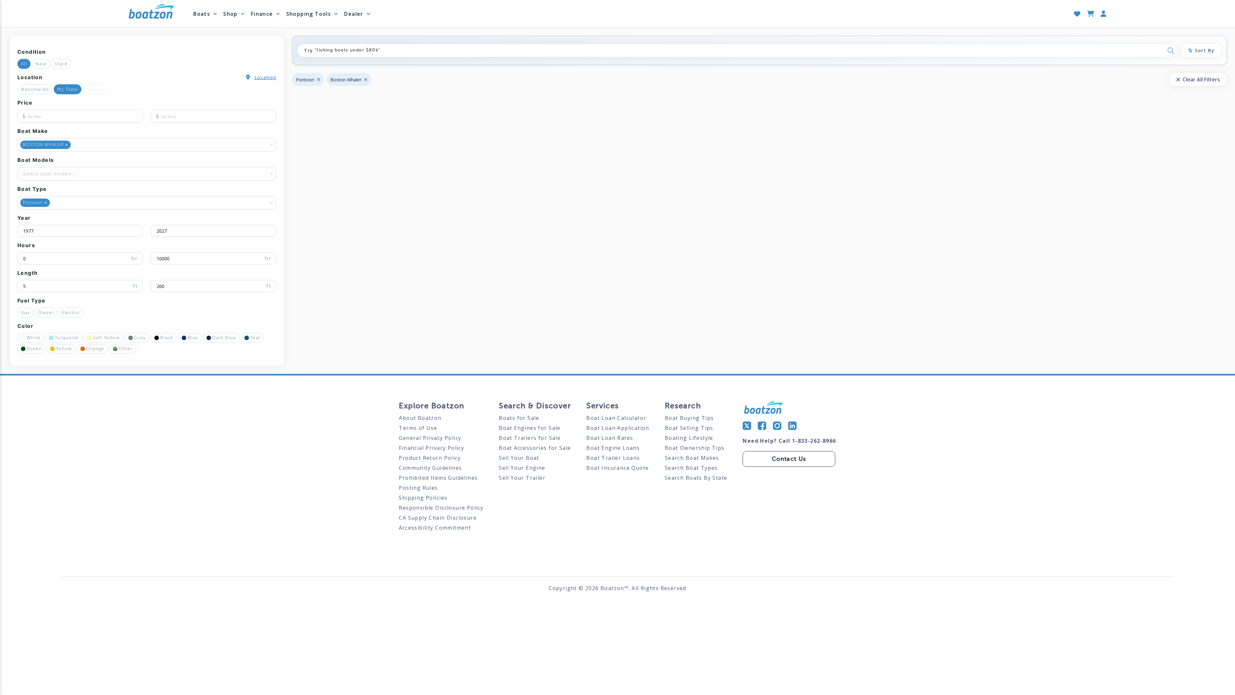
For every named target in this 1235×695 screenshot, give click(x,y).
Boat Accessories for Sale (535, 447)
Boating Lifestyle (689, 437)
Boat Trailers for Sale (530, 437)
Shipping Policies (423, 497)
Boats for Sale (519, 418)
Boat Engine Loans (613, 447)
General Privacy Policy (430, 437)
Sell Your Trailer (522, 477)
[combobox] (72, 144)
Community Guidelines (430, 467)
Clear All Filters (1201, 79)
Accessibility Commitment (435, 527)
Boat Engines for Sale (530, 427)
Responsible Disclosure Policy (441, 507)
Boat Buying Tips (689, 418)
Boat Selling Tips (689, 427)
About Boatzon (420, 418)
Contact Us (789, 458)
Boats (201, 13)
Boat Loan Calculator (616, 418)
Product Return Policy (430, 457)
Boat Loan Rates (609, 437)
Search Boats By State (696, 477)
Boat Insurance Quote (617, 467)
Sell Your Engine (522, 467)
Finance (262, 13)
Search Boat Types (691, 467)
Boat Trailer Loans (613, 457)
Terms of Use (418, 427)
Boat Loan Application (617, 427)
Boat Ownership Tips (695, 447)
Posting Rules (418, 487)
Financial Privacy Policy (431, 447)
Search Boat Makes (692, 457)
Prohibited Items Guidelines (438, 477)
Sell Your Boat (519, 457)
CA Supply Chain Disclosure (438, 517)
